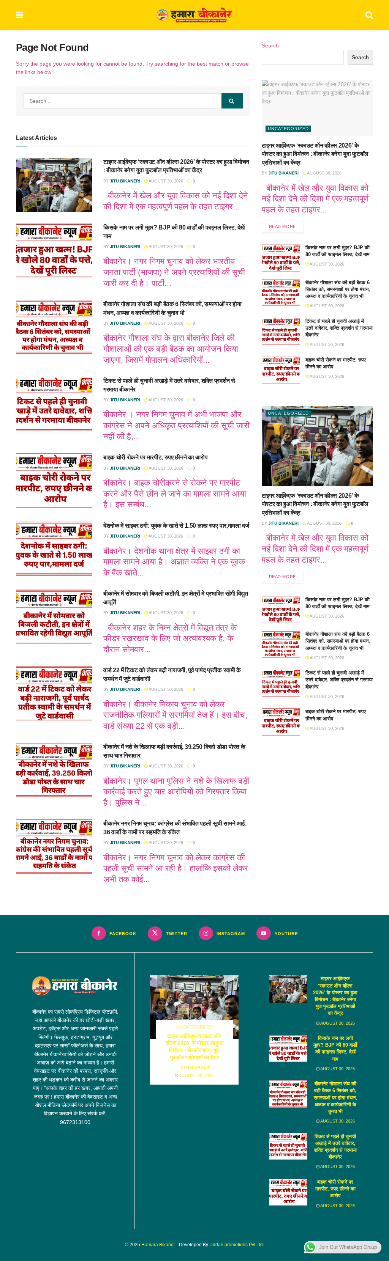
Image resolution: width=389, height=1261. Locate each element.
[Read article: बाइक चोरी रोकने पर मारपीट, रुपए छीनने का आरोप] (54, 480)
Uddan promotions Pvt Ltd (236, 1244)
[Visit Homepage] (194, 15)
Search (270, 45)
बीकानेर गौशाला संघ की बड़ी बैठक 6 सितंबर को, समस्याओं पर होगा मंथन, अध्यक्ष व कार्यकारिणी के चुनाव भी (337, 289)
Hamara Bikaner (158, 1244)
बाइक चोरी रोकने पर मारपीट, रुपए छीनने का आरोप (155, 457)
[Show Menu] (19, 15)
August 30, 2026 (165, 181)
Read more (286, 226)
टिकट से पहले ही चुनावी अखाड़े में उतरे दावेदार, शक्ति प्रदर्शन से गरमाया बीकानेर (339, 328)
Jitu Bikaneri (125, 181)
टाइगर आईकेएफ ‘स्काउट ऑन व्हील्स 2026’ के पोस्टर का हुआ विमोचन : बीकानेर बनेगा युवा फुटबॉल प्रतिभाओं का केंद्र (315, 154)
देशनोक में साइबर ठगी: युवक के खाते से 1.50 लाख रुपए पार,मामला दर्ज (176, 525)
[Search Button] (369, 15)
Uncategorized (288, 128)
